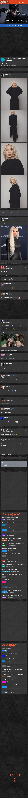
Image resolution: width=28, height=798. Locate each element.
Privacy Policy (11, 786)
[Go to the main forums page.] (22, 2)
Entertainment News (11, 556)
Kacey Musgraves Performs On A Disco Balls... (13, 559)
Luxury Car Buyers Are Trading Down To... (12, 595)
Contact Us (17, 786)
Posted (8, 76)
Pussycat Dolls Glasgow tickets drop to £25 (12, 574)
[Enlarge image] (14, 94)
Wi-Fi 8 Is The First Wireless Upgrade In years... (13, 522)
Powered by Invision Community (14, 787)
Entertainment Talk (12, 550)
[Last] (26, 70)
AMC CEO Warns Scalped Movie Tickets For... (13, 553)
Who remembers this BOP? (8, 585)
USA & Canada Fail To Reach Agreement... (12, 538)
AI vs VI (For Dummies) (7, 579)
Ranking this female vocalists (9, 548)
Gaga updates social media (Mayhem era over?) (13, 564)
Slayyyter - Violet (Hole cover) (9, 569)
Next (24, 69)
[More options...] (25, 75)
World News (9, 524)
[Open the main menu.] (26, 2)
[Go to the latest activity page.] (19, 2)
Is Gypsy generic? (6, 528)
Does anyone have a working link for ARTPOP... (13, 543)
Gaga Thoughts (11, 530)
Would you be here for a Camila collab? (11, 590)
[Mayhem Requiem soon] (14, 14)
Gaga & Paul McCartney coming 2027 (11, 517)
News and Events (12, 65)
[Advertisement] (14, 41)
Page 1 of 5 (15, 69)
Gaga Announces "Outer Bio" (9, 533)
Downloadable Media (11, 545)
